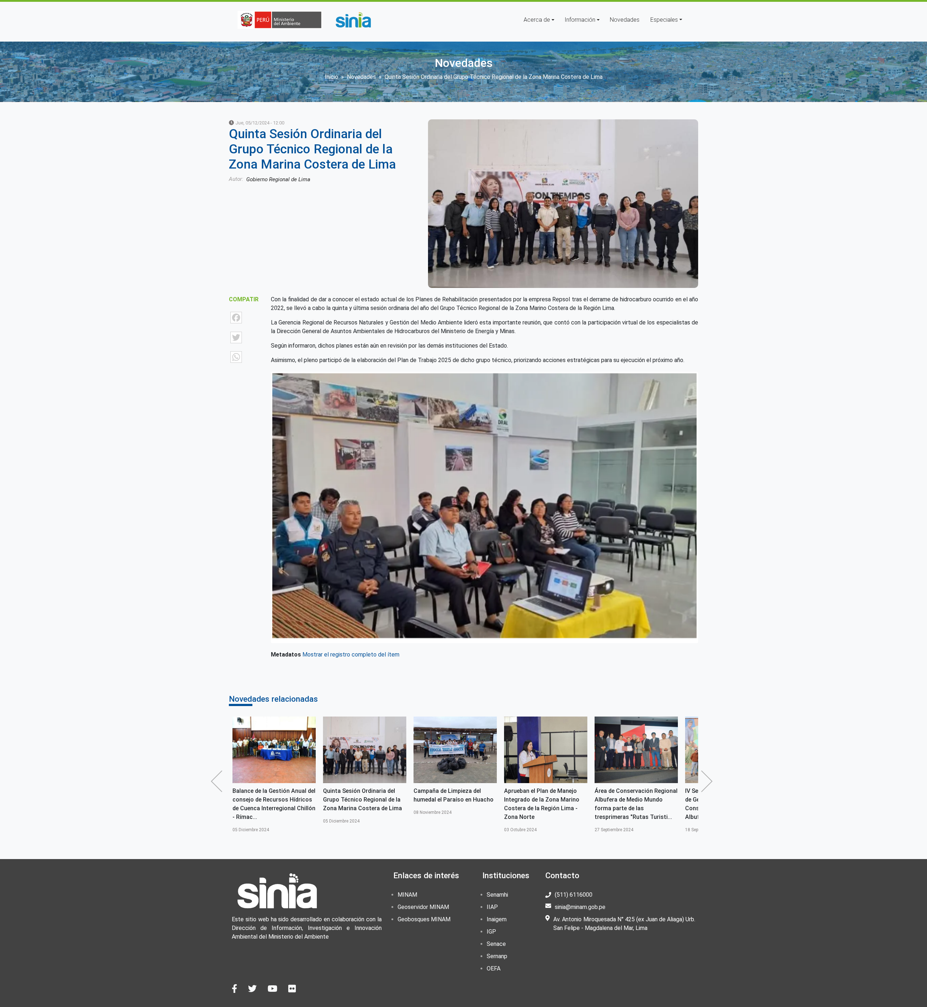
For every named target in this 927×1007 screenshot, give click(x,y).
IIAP (492, 907)
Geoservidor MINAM (423, 907)
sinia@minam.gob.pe (580, 907)
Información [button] (580, 19)
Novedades (624, 19)
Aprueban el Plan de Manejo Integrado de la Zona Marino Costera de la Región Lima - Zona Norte (451, 803)
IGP (491, 931)
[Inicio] (353, 20)
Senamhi (497, 894)
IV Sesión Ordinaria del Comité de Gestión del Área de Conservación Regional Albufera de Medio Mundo (635, 803)
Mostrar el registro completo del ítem (350, 654)
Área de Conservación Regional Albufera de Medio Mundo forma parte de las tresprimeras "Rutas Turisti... (545, 803)
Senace (496, 943)
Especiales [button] (664, 19)
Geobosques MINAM (424, 919)
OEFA (493, 968)
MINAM (407, 894)
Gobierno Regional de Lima (278, 179)
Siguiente (708, 781)
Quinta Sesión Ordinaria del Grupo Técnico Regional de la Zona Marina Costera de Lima (271, 799)
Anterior (218, 781)
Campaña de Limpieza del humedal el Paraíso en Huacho (363, 795)
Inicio (331, 76)
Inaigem (497, 919)
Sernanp (497, 956)
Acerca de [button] (537, 19)
